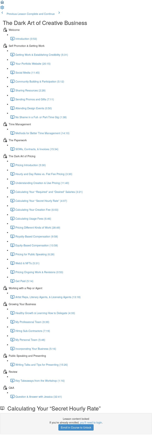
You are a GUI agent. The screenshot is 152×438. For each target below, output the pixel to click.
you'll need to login (91, 422)
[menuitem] (2, 8)
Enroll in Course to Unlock (76, 427)
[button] (2, 3)
